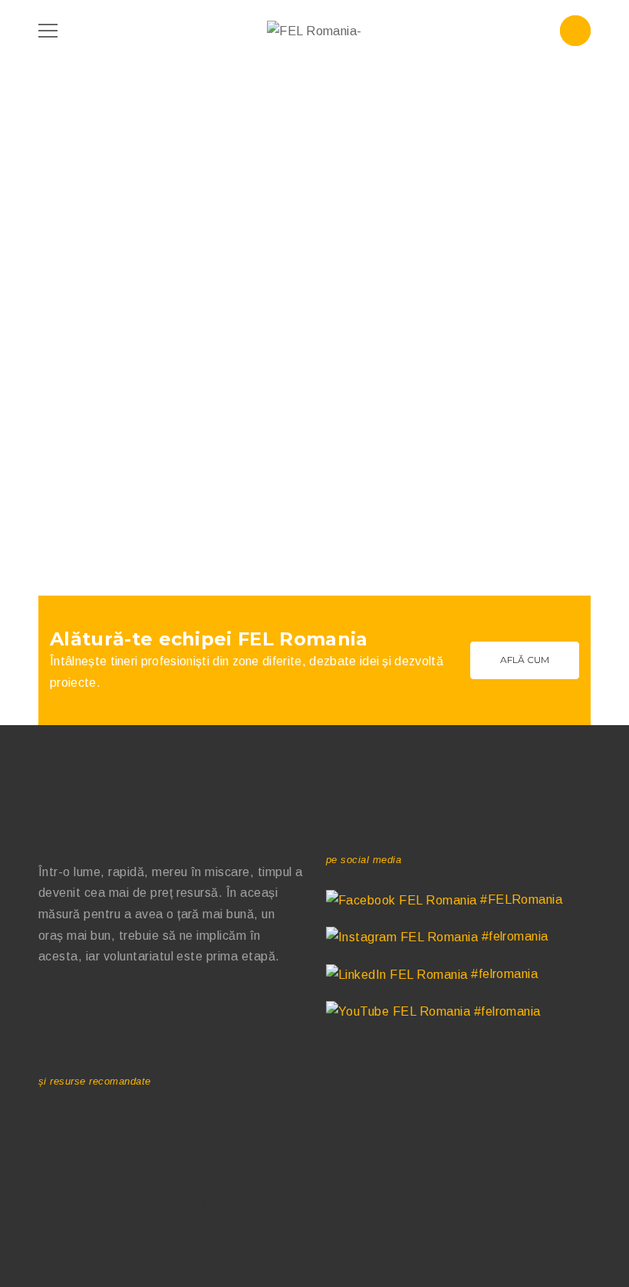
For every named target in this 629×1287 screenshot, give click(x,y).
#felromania (513, 936)
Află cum (524, 659)
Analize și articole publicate (116, 393)
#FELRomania (519, 899)
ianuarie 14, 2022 (91, 506)
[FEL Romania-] (314, 30)
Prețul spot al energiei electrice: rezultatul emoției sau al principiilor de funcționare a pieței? (168, 348)
